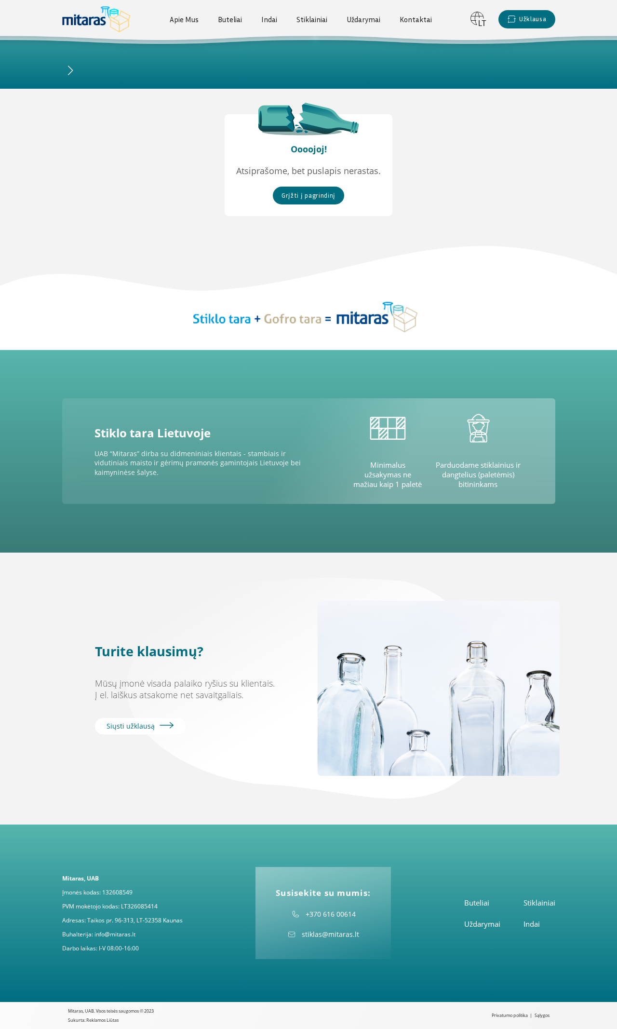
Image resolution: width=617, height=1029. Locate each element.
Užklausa (532, 19)
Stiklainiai (311, 19)
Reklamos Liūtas (102, 1020)
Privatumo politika (510, 1015)
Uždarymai (363, 19)
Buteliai (230, 19)
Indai (269, 19)
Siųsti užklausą (132, 726)
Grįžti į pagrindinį (308, 195)
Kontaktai (416, 19)
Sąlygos (542, 1015)
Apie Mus (184, 19)
